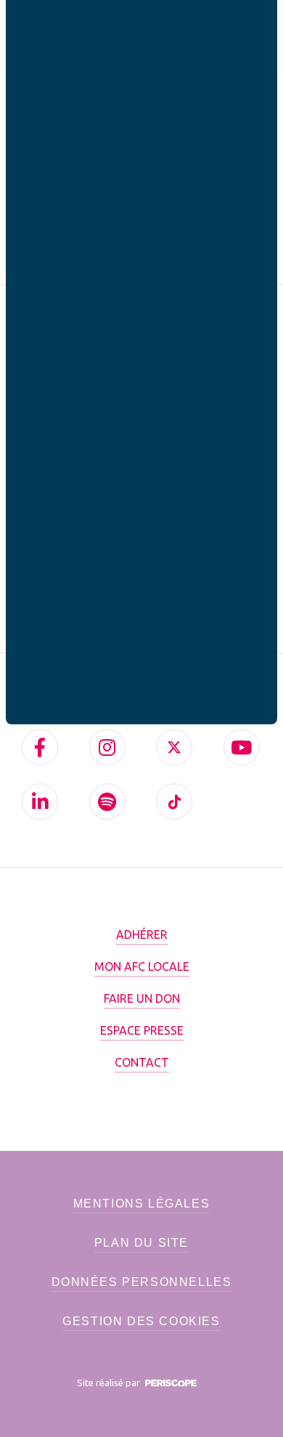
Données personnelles (142, 1282)
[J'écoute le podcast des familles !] (107, 801)
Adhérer (142, 934)
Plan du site (141, 1243)
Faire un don (142, 998)
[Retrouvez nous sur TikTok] (174, 801)
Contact (142, 1062)
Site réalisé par (109, 1382)
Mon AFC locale (141, 966)
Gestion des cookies (141, 1321)
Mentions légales (141, 1203)
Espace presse (142, 1030)
